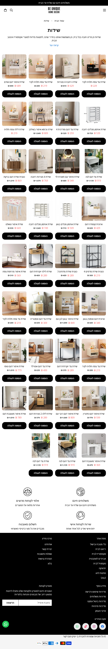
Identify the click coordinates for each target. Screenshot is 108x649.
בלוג (50, 563)
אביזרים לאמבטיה (97, 558)
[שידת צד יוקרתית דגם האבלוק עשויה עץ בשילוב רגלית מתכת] (67, 351)
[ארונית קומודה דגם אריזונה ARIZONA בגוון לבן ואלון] (94, 208)
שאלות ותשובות (44, 553)
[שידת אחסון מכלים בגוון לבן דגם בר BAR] (67, 208)
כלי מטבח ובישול (98, 544)
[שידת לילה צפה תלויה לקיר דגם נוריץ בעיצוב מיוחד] (14, 114)
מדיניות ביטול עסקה (96, 601)
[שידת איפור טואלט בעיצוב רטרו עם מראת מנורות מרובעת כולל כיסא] (14, 208)
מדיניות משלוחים (98, 596)
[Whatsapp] (77, 626)
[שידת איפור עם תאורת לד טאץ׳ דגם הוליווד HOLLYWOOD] (67, 161)
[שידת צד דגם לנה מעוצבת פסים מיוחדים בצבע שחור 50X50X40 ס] (41, 445)
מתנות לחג (101, 573)
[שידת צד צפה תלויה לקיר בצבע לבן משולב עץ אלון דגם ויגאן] (94, 351)
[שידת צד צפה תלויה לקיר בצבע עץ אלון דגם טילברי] (14, 303)
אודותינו (48, 544)
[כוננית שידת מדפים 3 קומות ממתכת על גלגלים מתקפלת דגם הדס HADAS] (67, 256)
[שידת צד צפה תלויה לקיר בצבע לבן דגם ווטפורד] (41, 66)
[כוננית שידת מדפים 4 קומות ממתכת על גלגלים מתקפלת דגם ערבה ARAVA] (94, 256)
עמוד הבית (59, 20)
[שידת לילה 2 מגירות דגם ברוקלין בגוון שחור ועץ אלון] (41, 398)
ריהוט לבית (100, 549)
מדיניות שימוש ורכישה (95, 591)
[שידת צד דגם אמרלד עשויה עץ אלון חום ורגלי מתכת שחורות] (41, 351)
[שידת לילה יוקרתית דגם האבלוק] (41, 256)
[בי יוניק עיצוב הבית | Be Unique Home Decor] (54, 10)
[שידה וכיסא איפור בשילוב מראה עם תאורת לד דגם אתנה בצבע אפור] (41, 114)
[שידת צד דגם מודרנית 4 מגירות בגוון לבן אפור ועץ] (67, 114)
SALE (103, 577)
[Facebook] (102, 626)
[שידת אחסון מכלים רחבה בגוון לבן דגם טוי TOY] (94, 114)
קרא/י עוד (54, 45)
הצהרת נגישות (45, 558)
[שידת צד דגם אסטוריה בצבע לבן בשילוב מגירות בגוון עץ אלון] (41, 303)
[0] (5, 10)
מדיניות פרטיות (99, 606)
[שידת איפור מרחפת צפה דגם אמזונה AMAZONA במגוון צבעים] (14, 256)
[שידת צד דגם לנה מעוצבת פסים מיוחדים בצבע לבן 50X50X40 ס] (94, 161)
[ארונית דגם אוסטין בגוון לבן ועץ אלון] (94, 303)
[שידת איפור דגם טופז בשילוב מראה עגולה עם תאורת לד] (14, 351)
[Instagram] (94, 626)
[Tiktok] (85, 626)
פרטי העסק (100, 610)
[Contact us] (5, 624)
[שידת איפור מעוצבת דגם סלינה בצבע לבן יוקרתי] (94, 445)
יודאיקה (102, 568)
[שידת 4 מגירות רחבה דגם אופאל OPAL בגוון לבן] (41, 161)
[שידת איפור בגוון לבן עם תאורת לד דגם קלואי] (67, 303)
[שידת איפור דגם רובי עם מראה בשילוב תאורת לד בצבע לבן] (67, 398)
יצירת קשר (47, 549)
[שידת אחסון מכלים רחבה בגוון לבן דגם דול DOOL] (41, 208)
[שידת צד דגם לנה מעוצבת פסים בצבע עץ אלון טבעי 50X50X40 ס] (67, 445)
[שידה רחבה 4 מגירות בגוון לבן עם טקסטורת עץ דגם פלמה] (67, 66)
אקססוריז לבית (99, 553)
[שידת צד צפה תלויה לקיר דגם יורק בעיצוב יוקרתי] (94, 66)
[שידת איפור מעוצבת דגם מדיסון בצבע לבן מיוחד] (14, 398)
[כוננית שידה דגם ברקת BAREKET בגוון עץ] (14, 161)
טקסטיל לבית (99, 563)
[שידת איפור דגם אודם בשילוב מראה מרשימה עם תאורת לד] (14, 66)
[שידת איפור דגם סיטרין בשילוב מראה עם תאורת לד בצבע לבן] (94, 398)
